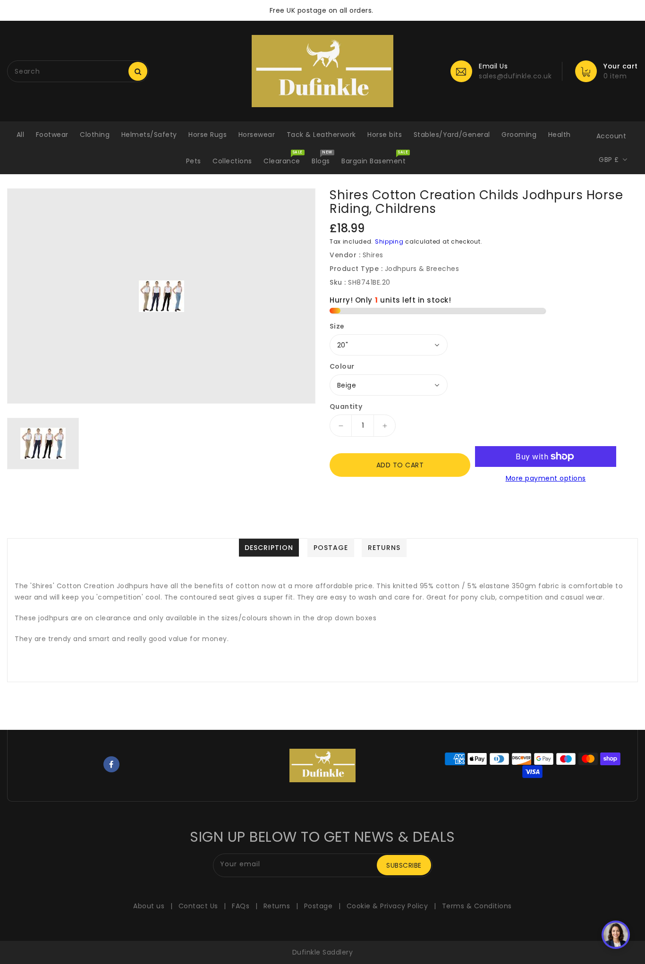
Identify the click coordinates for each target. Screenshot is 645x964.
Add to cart (400, 465)
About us (148, 906)
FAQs (240, 906)
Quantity (346, 406)
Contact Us (198, 906)
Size (337, 326)
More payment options (546, 478)
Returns (276, 906)
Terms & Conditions (477, 906)
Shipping (389, 241)
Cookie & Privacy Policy (387, 906)
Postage (318, 906)
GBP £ (609, 159)
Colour (342, 366)
